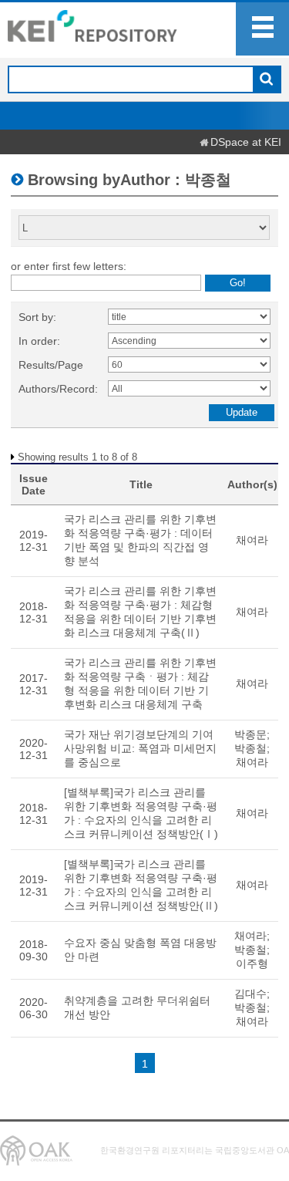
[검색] (266, 80)
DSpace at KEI (245, 142)
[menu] (262, 29)
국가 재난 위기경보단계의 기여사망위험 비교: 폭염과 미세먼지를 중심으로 (140, 748)
